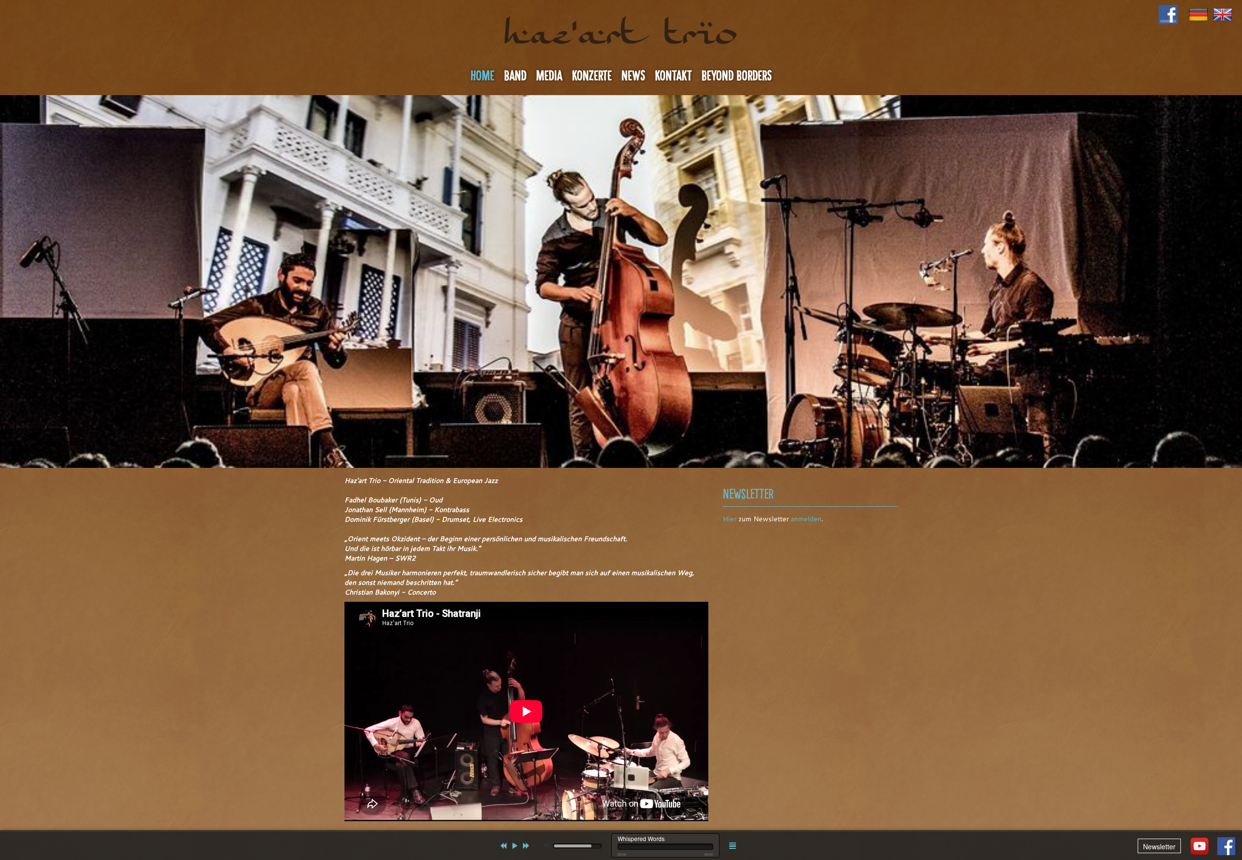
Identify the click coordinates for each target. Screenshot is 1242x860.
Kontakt (673, 75)
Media (549, 75)
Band (515, 75)
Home (482, 75)
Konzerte (592, 75)
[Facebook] (1226, 846)
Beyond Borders (737, 75)
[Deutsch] (1198, 13)
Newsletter (1159, 846)
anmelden (806, 519)
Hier (729, 519)
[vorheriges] (503, 845)
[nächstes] (526, 845)
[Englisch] (1222, 13)
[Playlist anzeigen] (732, 845)
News (633, 75)
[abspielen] (514, 845)
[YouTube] (1199, 846)
